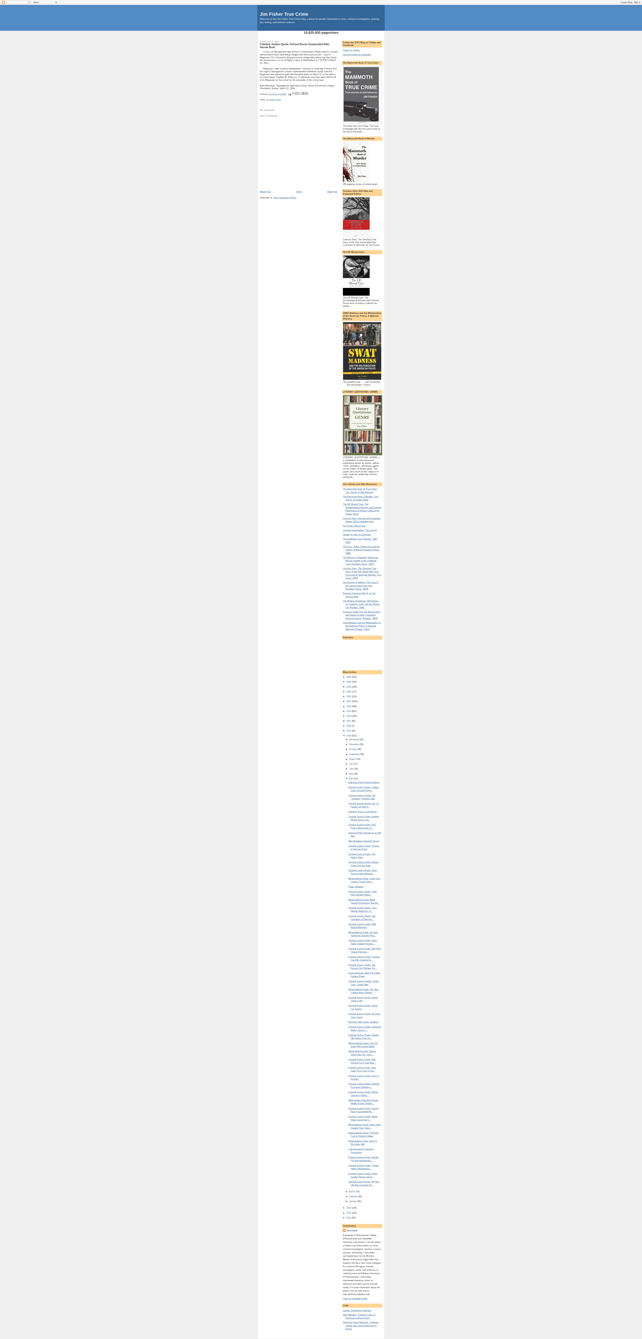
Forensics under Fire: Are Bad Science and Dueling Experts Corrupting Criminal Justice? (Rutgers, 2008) (361, 615)
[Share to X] (300, 93)
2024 (349, 687)
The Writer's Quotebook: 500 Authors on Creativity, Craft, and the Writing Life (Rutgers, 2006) (361, 604)
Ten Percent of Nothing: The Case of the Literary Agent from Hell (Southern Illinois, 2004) (360, 585)
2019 (349, 711)
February (353, 1196)
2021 (349, 701)
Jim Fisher (351, 1230)
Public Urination (355, 887)
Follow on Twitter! (351, 50)
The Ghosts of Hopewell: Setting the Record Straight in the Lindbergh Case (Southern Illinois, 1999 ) (360, 560)
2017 (349, 721)
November (354, 744)
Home (299, 191)
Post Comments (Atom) (284, 197)
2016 (349, 726)
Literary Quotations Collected (357, 1310)
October (353, 749)
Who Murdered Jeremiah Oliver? (363, 841)
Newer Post (265, 191)
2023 (349, 691)
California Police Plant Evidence (363, 782)
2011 (349, 1217)
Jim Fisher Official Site (354, 526)
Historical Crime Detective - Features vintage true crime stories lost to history (361, 1325)
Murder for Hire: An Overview (357, 534)
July (351, 764)
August (353, 759)
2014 (349, 735)
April (351, 778)
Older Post (332, 191)
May (351, 773)
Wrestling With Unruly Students (363, 1022)
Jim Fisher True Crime (284, 14)
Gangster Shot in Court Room (362, 811)
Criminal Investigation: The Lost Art (360, 530)
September (354, 754)
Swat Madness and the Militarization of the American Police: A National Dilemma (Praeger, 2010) (362, 626)
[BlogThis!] (297, 93)
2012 (349, 1213)
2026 (349, 677)
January (353, 1201)
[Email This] (294, 93)
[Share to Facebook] (303, 93)
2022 (349, 696)
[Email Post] (289, 94)
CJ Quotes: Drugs (273, 100)
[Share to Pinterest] (306, 93)
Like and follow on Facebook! (357, 54)
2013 (349, 1208)
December (354, 739)
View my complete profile (355, 1298)
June (351, 768)
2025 (349, 682)
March (352, 1191)
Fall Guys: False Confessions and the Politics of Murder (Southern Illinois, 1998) (361, 549)
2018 (349, 716)
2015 (349, 731)
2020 (349, 706)
